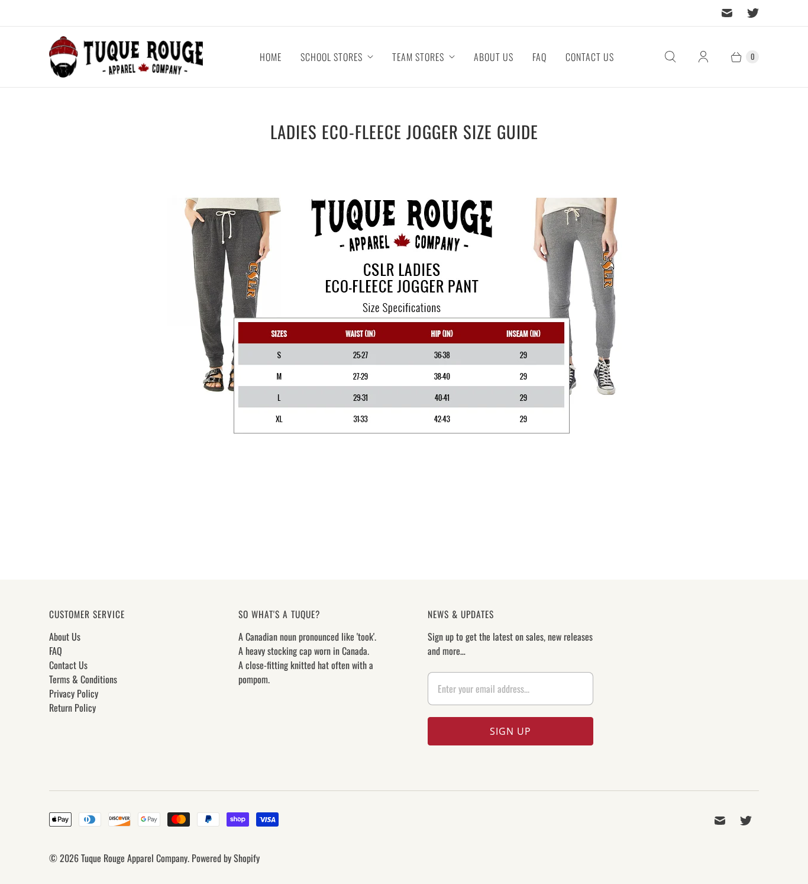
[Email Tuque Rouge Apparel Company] (727, 13)
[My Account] (703, 57)
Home (271, 57)
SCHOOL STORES (331, 57)
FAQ (539, 57)
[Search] (670, 57)
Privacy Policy (73, 693)
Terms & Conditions (83, 679)
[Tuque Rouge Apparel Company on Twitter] (753, 13)
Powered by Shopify (226, 858)
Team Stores (418, 57)
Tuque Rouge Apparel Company (134, 858)
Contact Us (589, 57)
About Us (493, 57)
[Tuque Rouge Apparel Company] (126, 57)
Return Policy (72, 707)
